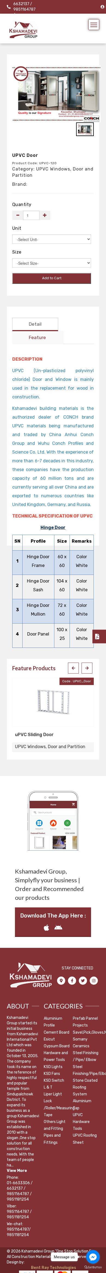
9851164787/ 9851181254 (19, 1232)
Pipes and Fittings (52, 1139)
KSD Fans (52, 1073)
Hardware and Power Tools (56, 1056)
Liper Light (53, 1094)
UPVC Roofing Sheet (85, 1139)
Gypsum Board (57, 1046)
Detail (35, 324)
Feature (37, 337)
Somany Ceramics (81, 1042)
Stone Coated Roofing (85, 1084)
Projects (80, 1025)
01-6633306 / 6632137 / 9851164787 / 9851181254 (20, 1191)
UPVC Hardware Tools (81, 1122)
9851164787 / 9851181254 (19, 1214)
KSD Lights (53, 1067)
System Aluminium (82, 1097)
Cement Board (56, 1032)
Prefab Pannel (85, 1018)
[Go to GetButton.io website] (93, 1267)
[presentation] (73, 668)
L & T (48, 1087)
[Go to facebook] (93, 1257)
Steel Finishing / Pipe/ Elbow (85, 1056)
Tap (76, 1108)
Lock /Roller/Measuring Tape (59, 1108)
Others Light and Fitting (55, 1125)
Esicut (49, 1039)
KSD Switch (54, 1080)
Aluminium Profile (53, 1022)
